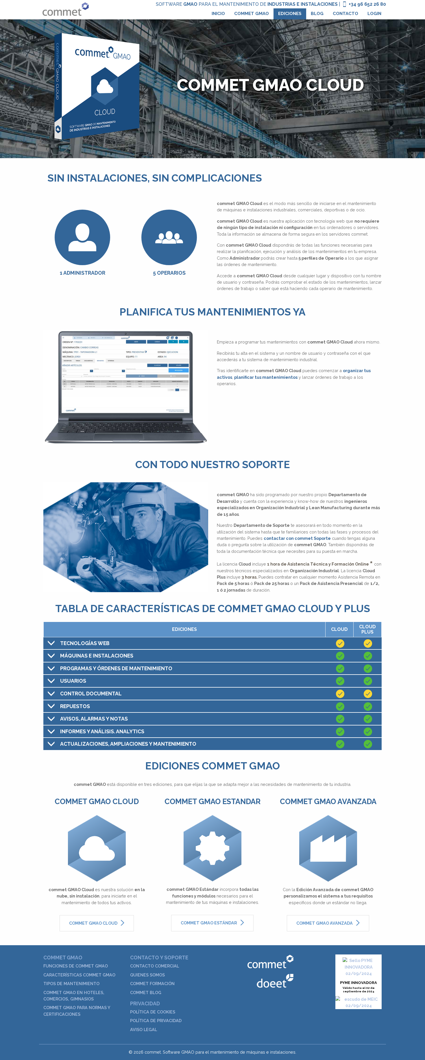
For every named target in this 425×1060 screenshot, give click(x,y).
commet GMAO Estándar (209, 922)
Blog (317, 13)
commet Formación (152, 983)
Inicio (218, 13)
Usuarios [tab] (73, 681)
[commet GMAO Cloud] (97, 847)
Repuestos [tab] (75, 706)
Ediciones (290, 13)
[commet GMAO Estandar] (212, 847)
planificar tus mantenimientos (266, 377)
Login (374, 13)
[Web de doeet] (275, 980)
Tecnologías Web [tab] (85, 643)
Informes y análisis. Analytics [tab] (102, 731)
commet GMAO (251, 13)
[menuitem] (218, 13)
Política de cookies (152, 1011)
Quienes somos (147, 974)
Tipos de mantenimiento (71, 983)
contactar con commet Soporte (297, 538)
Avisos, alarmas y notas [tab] (94, 719)
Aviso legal (143, 1029)
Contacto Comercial (154, 965)
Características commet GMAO (79, 974)
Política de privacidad (156, 1020)
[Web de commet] (270, 961)
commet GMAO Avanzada (325, 923)
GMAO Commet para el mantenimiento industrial (65, 9)
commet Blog (145, 992)
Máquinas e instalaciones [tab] (96, 656)
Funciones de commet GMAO (75, 965)
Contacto (345, 13)
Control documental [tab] (91, 693)
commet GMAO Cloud (93, 923)
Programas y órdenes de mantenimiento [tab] (116, 668)
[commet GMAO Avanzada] (328, 847)
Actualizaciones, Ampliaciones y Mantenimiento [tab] (128, 744)
